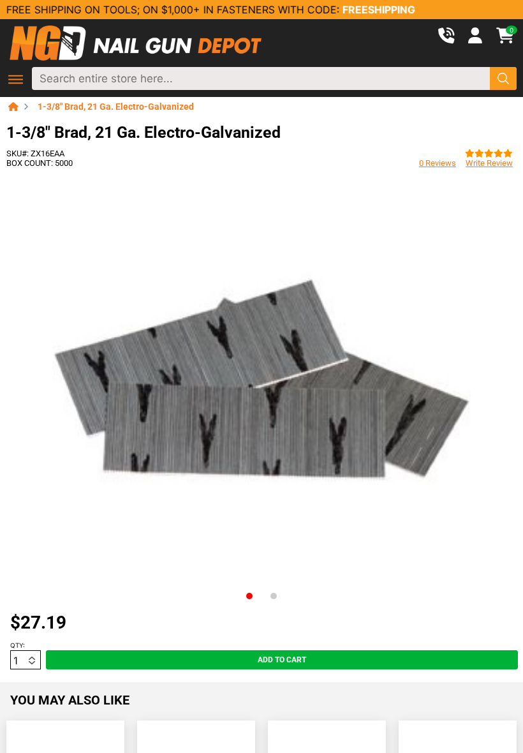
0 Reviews (437, 163)
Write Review (489, 163)
